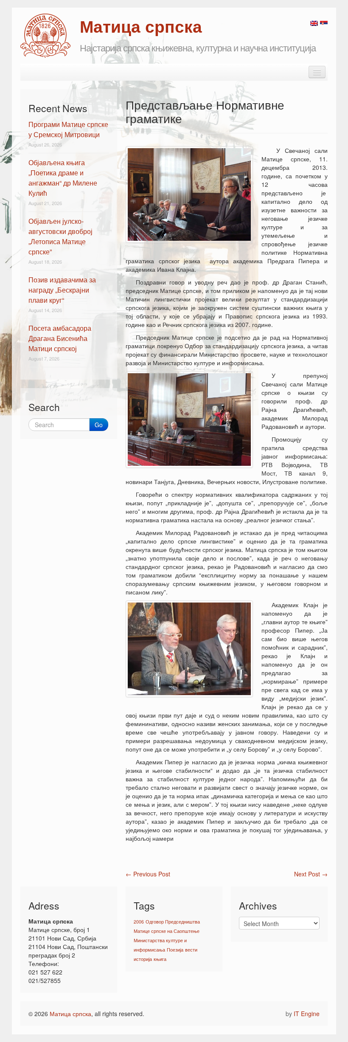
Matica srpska (45, 36)
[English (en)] (314, 22)
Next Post (311, 874)
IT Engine (307, 1013)
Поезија (175, 949)
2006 (139, 921)
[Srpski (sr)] (324, 22)
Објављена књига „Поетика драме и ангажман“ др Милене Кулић (62, 178)
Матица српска (70, 1013)
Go (99, 424)
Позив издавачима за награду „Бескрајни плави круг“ (62, 290)
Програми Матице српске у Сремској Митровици (68, 129)
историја (143, 959)
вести (191, 949)
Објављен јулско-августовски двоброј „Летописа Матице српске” (60, 236)
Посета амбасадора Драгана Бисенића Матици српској (59, 338)
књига (160, 959)
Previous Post (148, 874)
